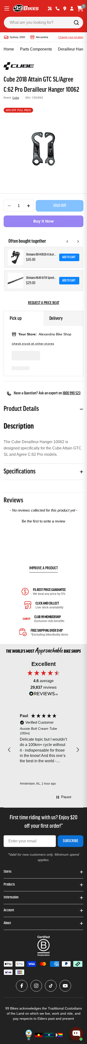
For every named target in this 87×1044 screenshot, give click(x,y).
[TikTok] (51, 986)
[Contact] (57, 8)
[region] (43, 749)
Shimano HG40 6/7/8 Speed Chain (41, 278)
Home (9, 49)
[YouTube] (65, 986)
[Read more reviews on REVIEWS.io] (43, 694)
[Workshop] (50, 8)
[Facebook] (22, 986)
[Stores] (64, 8)
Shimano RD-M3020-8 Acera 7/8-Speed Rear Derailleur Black (41, 255)
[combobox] (43, 22)
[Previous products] (67, 241)
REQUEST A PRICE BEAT (43, 303)
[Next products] (78, 241)
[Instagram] (36, 986)
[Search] (76, 22)
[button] (43, 520)
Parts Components (36, 49)
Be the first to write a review (43, 521)
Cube (15, 97)
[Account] (71, 8)
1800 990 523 (71, 393)
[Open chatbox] (76, 1034)
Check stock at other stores (33, 343)
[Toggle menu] (7, 8)
